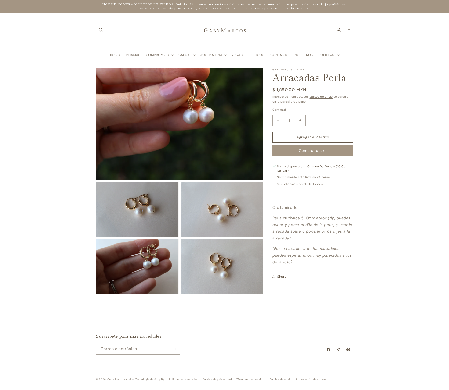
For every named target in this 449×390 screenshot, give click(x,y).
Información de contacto (313, 379)
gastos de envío (321, 97)
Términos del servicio (250, 379)
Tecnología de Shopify (150, 379)
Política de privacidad (217, 379)
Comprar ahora (313, 150)
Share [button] (281, 276)
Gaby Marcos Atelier (120, 379)
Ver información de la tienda (300, 184)
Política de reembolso (183, 379)
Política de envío (281, 379)
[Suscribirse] (175, 349)
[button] (101, 30)
